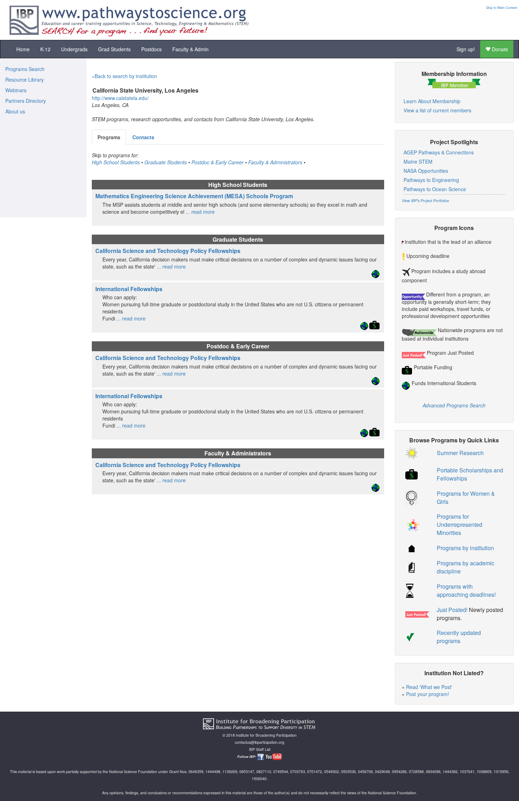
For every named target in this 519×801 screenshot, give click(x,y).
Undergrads (74, 49)
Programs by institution (465, 548)
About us (15, 111)
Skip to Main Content (501, 7)
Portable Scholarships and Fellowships (470, 474)
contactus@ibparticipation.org (259, 742)
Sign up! (466, 49)
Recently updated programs (459, 637)
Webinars (15, 90)
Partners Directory (25, 100)
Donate (499, 49)
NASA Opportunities (426, 170)
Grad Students (114, 49)
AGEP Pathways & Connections (439, 152)
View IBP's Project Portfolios (425, 200)
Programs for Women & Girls (466, 497)
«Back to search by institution (124, 75)
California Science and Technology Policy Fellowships (167, 251)
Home (23, 49)
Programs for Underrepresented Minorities (459, 524)
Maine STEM (418, 161)
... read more (199, 211)
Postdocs (151, 49)
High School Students (116, 162)
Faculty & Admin (190, 49)
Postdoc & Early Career (217, 162)
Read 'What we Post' (429, 686)
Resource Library (24, 79)
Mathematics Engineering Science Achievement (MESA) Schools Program (194, 196)
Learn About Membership (432, 101)
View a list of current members (437, 110)
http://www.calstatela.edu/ (120, 97)
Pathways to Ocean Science (435, 189)
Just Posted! (452, 610)
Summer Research (460, 453)
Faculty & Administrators (275, 162)
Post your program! (427, 693)
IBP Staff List (259, 749)
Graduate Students (165, 162)
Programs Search (24, 68)
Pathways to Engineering (431, 179)
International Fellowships (128, 289)
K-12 (45, 49)
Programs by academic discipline (465, 567)
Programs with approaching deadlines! (466, 590)
